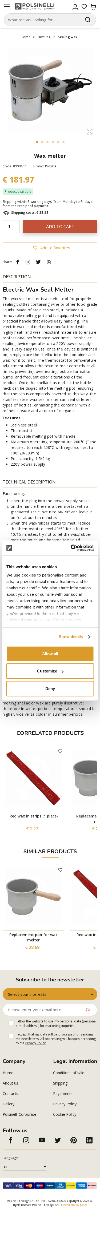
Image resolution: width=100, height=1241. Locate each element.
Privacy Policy (35, 1043)
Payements (63, 1093)
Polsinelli (52, 166)
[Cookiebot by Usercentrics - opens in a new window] (71, 548)
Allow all (50, 653)
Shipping (60, 1083)
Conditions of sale (68, 1072)
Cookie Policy (64, 1114)
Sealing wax (67, 37)
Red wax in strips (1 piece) (34, 816)
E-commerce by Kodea (74, 1205)
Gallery (8, 1103)
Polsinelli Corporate (19, 1114)
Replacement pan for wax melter (33, 937)
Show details (71, 636)
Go (88, 1010)
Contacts (10, 1093)
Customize (47, 671)
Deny (50, 688)
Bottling (44, 37)
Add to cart (60, 226)
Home (26, 37)
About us (10, 1083)
